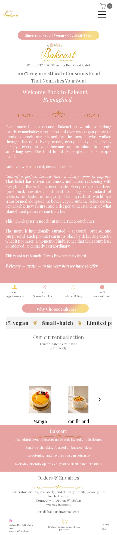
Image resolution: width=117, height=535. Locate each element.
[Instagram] (10, 520)
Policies (105, 525)
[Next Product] (99, 399)
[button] (107, 6)
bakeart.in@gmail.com (63, 512)
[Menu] (102, 14)
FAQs (104, 528)
